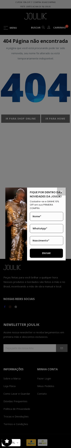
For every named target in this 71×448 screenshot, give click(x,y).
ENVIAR (46, 253)
